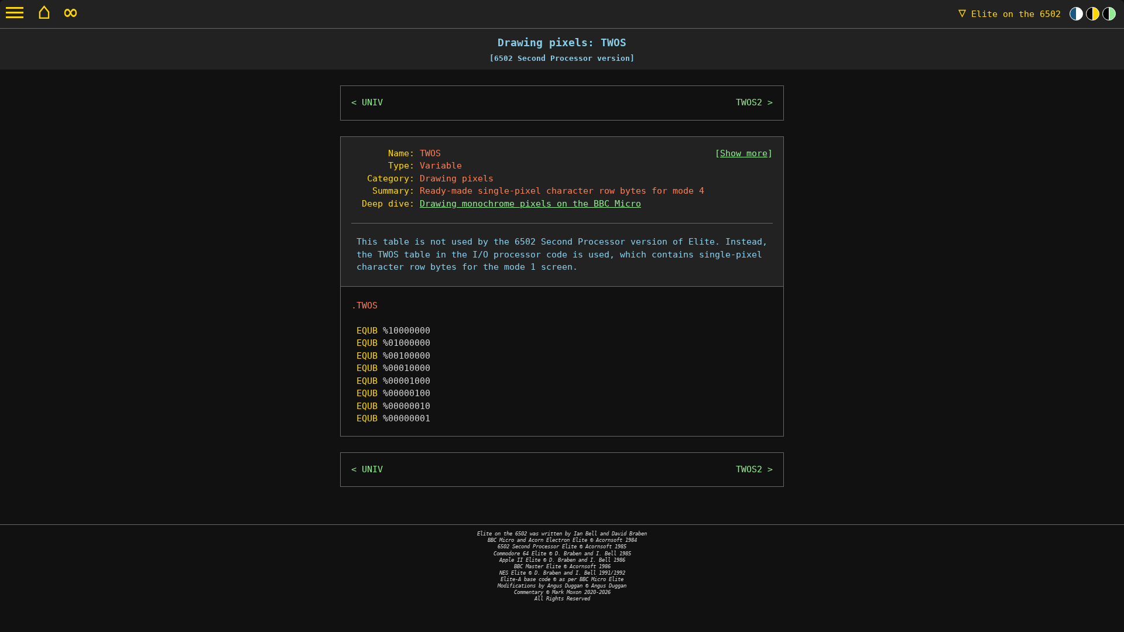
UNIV (372, 102)
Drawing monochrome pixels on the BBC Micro (530, 203)
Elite (1009, 14)
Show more (743, 153)
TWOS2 (749, 102)
